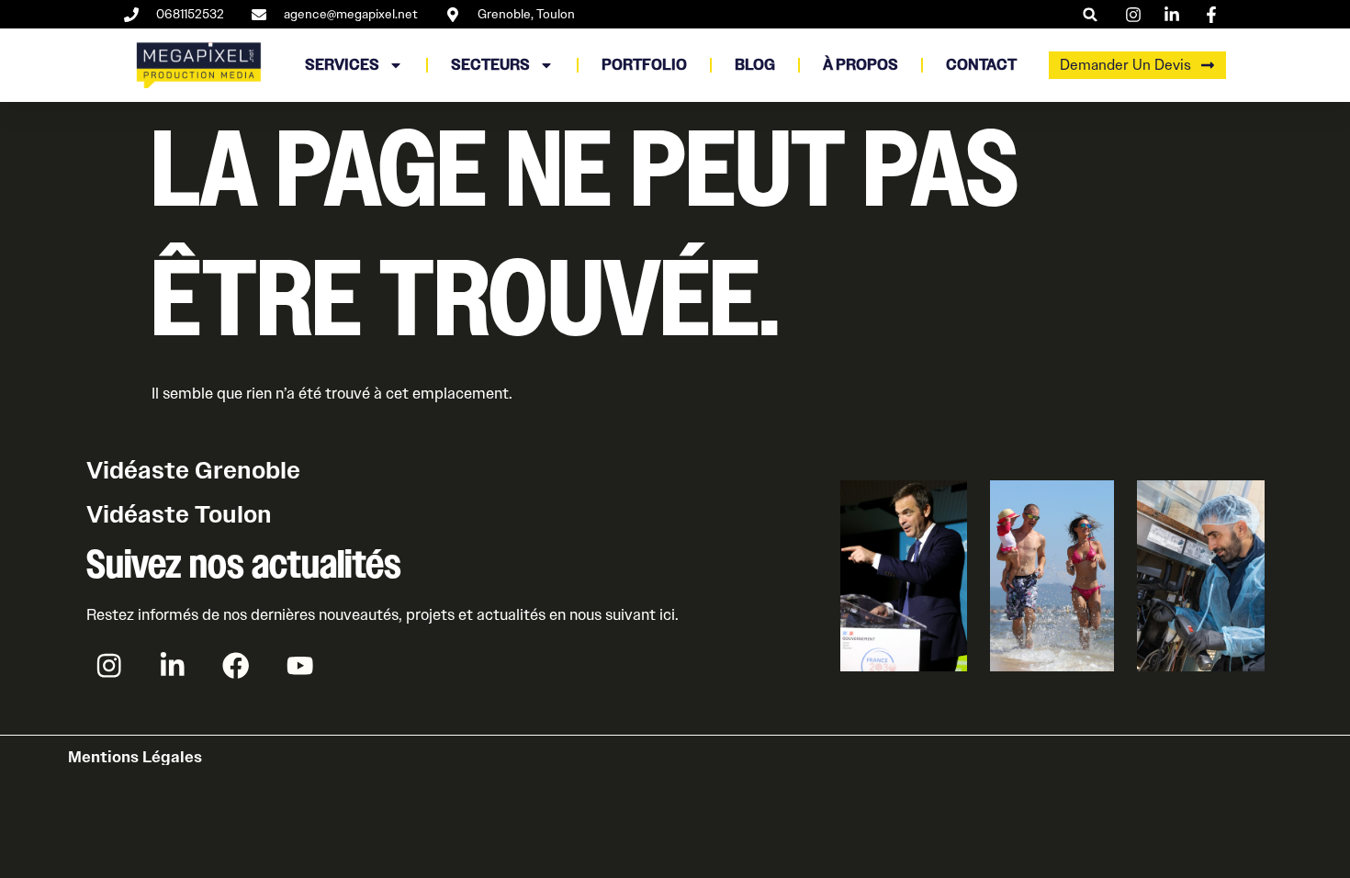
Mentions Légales (135, 757)
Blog (755, 64)
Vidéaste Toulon (179, 514)
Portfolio (644, 64)
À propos (860, 64)
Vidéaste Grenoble (193, 470)
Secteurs (490, 64)
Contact (981, 64)
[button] (1090, 14)
